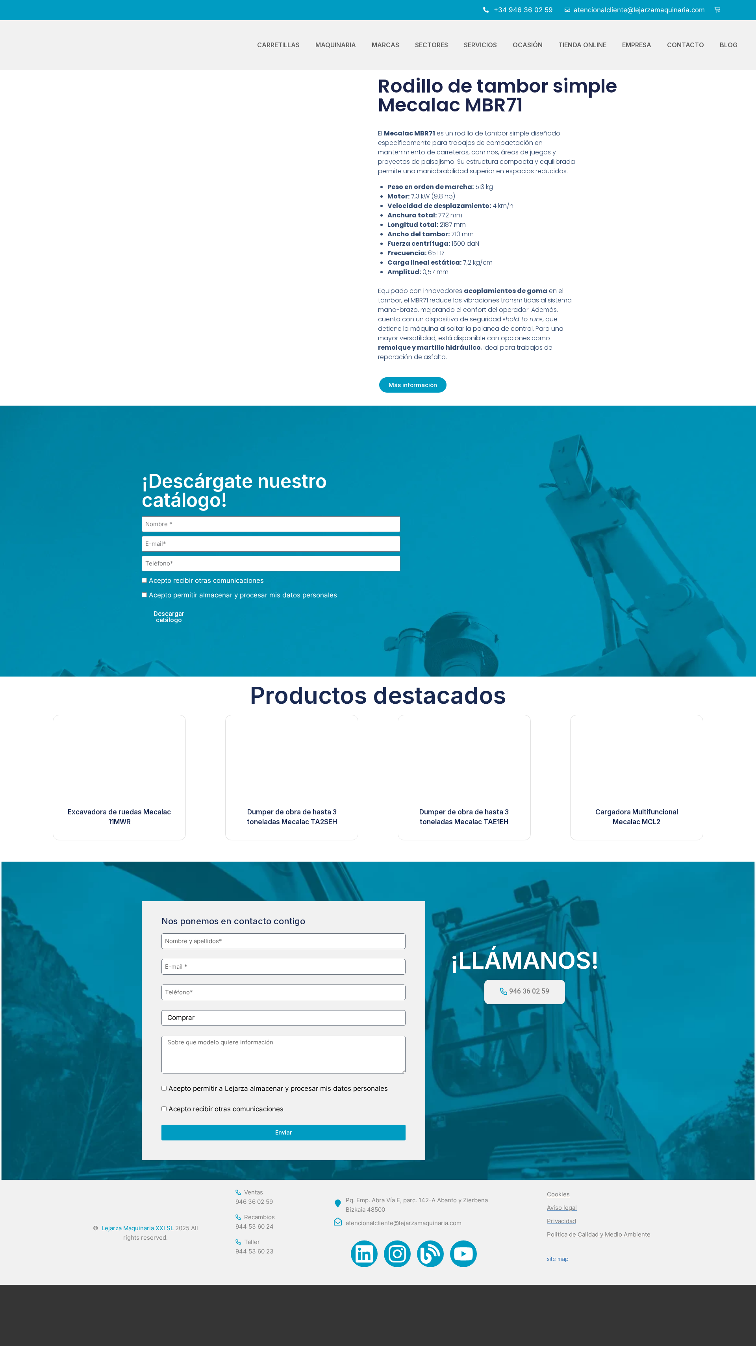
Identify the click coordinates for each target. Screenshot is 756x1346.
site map (558, 1258)
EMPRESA (636, 45)
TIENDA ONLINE (582, 45)
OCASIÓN (528, 45)
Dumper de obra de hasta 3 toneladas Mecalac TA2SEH (292, 817)
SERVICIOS (480, 45)
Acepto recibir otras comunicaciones (206, 580)
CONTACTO (685, 45)
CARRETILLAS (278, 45)
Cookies (558, 1194)
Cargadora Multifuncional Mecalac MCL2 (636, 817)
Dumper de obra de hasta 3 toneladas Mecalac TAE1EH (464, 817)
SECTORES (431, 45)
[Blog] (430, 1253)
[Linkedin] (364, 1253)
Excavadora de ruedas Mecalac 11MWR (119, 817)
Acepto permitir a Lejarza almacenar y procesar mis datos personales (278, 1088)
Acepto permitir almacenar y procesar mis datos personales (243, 595)
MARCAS (385, 45)
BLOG (728, 45)
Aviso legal (562, 1207)
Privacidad (561, 1221)
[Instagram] (397, 1253)
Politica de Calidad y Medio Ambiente (598, 1234)
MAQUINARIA (335, 45)
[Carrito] (717, 10)
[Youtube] (463, 1253)
